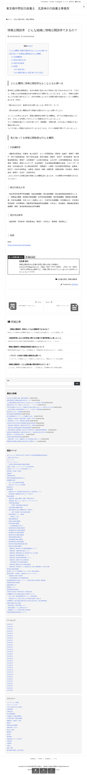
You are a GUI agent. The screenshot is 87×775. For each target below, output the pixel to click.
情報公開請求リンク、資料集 (16, 514)
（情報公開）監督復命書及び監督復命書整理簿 (19, 427)
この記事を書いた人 (17, 257)
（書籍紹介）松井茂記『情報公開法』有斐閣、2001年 (21, 418)
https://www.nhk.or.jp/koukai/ (19, 245)
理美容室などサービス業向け (14, 739)
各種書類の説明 (11, 480)
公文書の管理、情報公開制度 (25, 19)
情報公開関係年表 (13, 519)
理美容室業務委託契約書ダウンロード (17, 612)
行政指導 (9, 741)
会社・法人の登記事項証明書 (16, 482)
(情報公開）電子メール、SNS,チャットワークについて (23, 500)
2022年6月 (10, 683)
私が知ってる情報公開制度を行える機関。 (25, 54)
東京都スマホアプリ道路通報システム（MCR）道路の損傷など (23, 571)
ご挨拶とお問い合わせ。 (13, 457)
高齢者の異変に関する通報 (14, 603)
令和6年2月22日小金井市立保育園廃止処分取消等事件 (21, 423)
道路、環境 (10, 748)
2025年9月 (10, 633)
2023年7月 (10, 656)
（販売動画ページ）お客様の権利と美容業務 (18, 610)
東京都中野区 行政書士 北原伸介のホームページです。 (22, 573)
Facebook (45, 1)
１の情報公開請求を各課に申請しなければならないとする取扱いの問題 (25, 402)
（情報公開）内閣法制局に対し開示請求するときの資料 (23, 553)
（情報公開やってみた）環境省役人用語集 (18, 421)
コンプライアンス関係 (13, 702)
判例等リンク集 (14, 516)
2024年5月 (10, 640)
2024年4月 (10, 642)
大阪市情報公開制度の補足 (16, 507)
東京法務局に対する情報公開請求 (19, 562)
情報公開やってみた (12, 727)
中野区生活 (10, 711)
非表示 (30, 46)
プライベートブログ (12, 705)
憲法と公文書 (10, 730)
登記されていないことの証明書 (17, 484)
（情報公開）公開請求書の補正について (19, 550)
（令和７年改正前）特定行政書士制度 (20, 512)
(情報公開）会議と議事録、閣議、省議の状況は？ (22, 498)
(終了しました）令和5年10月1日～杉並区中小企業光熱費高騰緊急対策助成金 (27, 455)
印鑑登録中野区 (11, 475)
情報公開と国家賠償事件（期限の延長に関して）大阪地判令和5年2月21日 (26, 432)
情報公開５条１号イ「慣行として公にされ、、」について (22, 405)
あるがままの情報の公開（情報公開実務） (18, 398)
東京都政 (9, 736)
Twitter (52, 1)
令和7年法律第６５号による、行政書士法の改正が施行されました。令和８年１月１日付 (30, 407)
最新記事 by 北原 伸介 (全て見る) (28, 73)
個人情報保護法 (11, 714)
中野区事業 (10, 709)
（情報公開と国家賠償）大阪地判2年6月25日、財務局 (21, 425)
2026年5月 (10, 626)
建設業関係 (10, 489)
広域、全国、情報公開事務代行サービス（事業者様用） (23, 596)
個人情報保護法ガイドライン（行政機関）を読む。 (20, 416)
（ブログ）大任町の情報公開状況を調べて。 (26, 356)
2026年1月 (10, 631)
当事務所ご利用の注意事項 (16, 575)
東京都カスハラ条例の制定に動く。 (16, 434)
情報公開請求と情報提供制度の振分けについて (26, 347)
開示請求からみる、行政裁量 (14, 411)
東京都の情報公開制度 (13, 569)
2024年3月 (10, 645)
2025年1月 (10, 635)
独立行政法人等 (18, 60)
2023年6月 (10, 658)
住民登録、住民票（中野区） (14, 471)
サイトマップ (10, 459)
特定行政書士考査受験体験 (14, 414)
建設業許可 (10, 487)
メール (66, 1)
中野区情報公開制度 (14, 503)
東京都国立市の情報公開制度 (16, 532)
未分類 (9, 734)
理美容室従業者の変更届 (13, 582)
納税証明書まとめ (11, 585)
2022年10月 (10, 674)
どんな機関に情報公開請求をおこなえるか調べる (28, 51)
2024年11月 (10, 638)
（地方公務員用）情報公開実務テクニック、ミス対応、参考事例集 (24, 409)
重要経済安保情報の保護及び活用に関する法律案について (22, 441)
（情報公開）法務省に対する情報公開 (19, 560)
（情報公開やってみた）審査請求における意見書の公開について (24, 439)
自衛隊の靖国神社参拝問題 (14, 437)
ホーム (10, 19)
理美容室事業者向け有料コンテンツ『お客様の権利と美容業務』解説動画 (26, 580)
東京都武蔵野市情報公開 (15, 537)
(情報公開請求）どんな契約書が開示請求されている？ (29, 364)
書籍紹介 (9, 732)
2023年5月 (10, 660)
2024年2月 (10, 647)
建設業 (9, 723)
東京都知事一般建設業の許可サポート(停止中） (21, 494)
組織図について (11, 587)
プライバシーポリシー (13, 462)
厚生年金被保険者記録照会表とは (16, 478)
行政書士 (9, 743)
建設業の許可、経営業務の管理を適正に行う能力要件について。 (26, 491)
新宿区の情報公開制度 (14, 521)
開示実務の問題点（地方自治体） (16, 750)
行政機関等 (16, 57)
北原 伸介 (19, 69)
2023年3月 (10, 665)
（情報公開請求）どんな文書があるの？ (17, 607)
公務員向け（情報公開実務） (14, 716)
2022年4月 (10, 688)
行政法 (9, 745)
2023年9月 (10, 651)
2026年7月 (10, 624)
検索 (8, 380)
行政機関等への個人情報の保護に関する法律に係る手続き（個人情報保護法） (27, 600)
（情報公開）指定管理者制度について (19, 555)
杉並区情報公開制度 (14, 523)
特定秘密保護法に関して (16, 525)
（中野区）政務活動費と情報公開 (19, 505)
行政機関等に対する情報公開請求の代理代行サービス (21, 594)
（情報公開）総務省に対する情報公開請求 (20, 564)
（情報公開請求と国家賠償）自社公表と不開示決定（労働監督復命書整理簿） (27, 430)
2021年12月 (10, 690)
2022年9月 (10, 676)
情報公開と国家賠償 (12, 725)
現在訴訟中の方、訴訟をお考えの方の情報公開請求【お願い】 (25, 598)
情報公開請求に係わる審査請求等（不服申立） (21, 509)
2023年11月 (10, 649)
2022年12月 (10, 670)
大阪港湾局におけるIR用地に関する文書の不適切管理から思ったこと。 (36, 338)
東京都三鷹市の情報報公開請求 (17, 528)
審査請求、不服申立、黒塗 (14, 720)
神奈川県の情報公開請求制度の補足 (18, 544)
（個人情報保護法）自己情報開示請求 (19, 578)
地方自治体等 (17, 63)
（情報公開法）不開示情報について (16, 605)
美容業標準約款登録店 (13, 589)
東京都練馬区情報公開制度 (16, 539)
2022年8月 (10, 679)
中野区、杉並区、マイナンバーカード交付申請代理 (20, 466)
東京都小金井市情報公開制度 (16, 535)
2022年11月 (10, 672)
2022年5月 (10, 685)
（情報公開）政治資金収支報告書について (20, 557)
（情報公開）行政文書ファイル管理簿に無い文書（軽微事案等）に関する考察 (29, 566)
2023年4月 (10, 663)
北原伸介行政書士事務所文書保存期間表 (19, 464)
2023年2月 (10, 667)
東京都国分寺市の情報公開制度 (17, 530)
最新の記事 (31, 257)
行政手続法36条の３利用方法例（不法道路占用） (20, 591)
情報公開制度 (10, 496)
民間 (14, 66)
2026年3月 (10, 629)
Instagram (59, 1)
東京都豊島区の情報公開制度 (16, 541)
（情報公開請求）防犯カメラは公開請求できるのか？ (29, 329)
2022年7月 (10, 681)
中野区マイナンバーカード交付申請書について (19, 469)
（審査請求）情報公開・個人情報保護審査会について (23, 548)
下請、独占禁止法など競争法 (14, 707)
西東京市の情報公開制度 (15, 546)
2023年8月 (10, 654)
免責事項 (9, 473)
